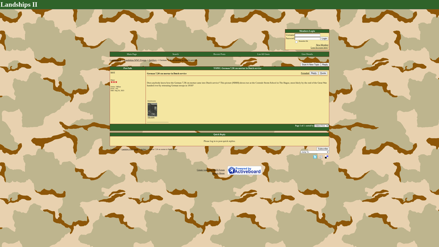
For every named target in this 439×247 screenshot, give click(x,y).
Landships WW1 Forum (135, 60)
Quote (323, 73)
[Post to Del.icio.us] (326, 156)
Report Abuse (218, 173)
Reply (325, 64)
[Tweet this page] (315, 156)
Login (324, 38)
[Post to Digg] (320, 156)
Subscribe (323, 149)
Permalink (305, 73)
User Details (307, 54)
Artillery (153, 60)
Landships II (115, 60)
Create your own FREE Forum (211, 170)
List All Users (263, 54)
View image (151, 117)
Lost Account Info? (319, 47)
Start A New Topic (310, 64)
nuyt (113, 72)
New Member (322, 45)
